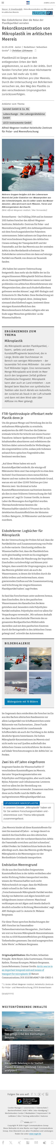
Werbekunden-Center (14, 1113)
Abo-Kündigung (41, 1110)
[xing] (20, 1142)
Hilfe (30, 1110)
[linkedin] (28, 1143)
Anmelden (49, 3)
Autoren (44, 1116)
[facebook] (3, 1143)
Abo (20, 1116)
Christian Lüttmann (22, 50)
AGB (25, 1110)
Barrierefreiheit (15, 1110)
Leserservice (29, 1108)
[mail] (36, 1143)
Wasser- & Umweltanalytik (12, 9)
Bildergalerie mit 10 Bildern (22, 701)
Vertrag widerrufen (31, 1116)
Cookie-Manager (15, 1108)
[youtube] (39, 1094)
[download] (44, 1142)
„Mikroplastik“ (32, 807)
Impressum (42, 1113)
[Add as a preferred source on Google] (28, 1101)
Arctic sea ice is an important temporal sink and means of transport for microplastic (27, 970)
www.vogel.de (35, 1134)
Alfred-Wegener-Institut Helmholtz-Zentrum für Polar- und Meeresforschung (27, 129)
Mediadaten (31, 1113)
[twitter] (11, 1143)
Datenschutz (41, 1108)
